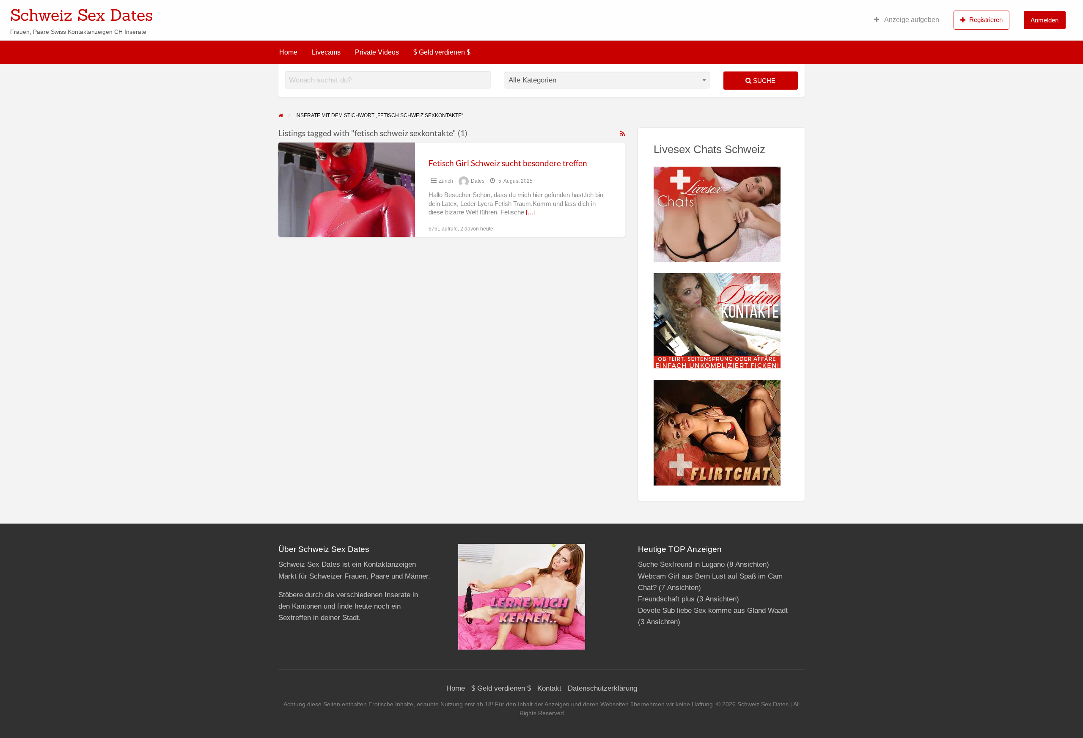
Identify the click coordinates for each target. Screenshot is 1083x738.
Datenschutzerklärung (602, 688)
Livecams (326, 52)
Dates (477, 181)
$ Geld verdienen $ (441, 52)
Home (288, 52)
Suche (763, 80)
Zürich (446, 181)
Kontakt (549, 688)
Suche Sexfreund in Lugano (681, 564)
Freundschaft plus (666, 599)
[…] (531, 212)
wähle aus (596, 12)
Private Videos (377, 52)
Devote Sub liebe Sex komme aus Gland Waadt (713, 610)
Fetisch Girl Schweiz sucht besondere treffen (508, 163)
